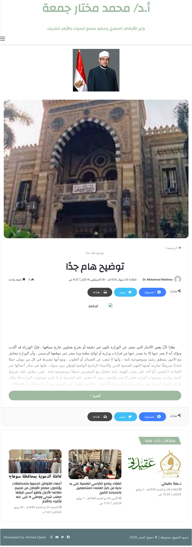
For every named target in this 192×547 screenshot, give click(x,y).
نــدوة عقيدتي (171, 484)
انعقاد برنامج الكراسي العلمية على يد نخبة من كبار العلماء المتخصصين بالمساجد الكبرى (95, 488)
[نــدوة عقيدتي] (154, 464)
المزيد (96, 395)
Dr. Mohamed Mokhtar (158, 279)
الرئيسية (172, 248)
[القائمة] (2, 38)
